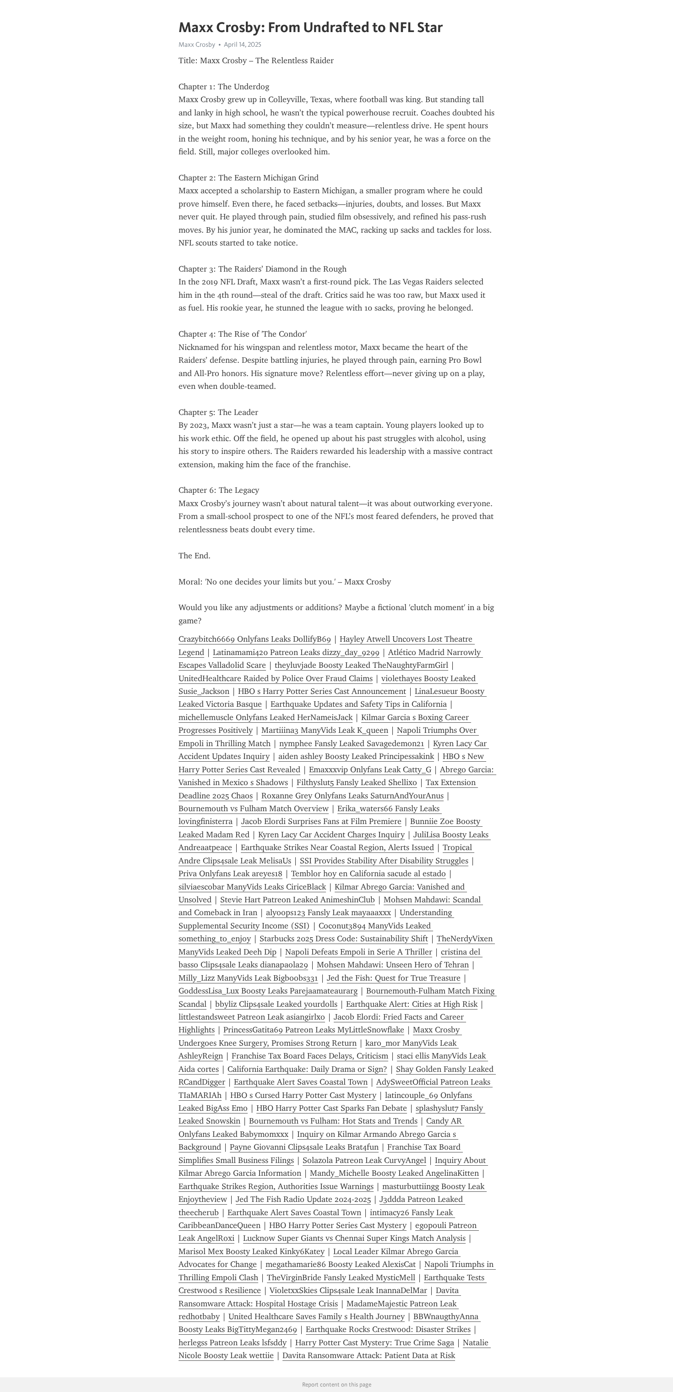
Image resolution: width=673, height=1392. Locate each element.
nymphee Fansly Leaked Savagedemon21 (351, 743)
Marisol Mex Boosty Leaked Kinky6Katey (252, 1251)
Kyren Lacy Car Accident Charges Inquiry (331, 835)
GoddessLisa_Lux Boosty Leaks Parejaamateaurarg (268, 991)
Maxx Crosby (197, 44)
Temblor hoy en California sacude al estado (368, 873)
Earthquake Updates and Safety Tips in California (359, 704)
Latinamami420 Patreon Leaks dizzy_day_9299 (296, 652)
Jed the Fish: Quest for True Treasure (394, 978)
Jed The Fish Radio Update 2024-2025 (303, 1199)
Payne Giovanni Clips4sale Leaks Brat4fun (304, 1147)
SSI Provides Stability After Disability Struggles (384, 861)
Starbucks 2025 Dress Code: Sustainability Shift (344, 938)
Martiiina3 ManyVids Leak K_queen (324, 730)
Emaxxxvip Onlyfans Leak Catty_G (370, 769)
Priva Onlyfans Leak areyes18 (230, 873)
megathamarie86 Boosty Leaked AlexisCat (341, 1264)
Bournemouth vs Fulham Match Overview (254, 808)
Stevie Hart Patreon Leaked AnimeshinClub (297, 900)
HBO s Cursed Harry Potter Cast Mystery (303, 1095)
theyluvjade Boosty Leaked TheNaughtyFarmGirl (361, 665)
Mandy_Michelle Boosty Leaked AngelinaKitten (394, 1173)
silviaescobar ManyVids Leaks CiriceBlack (252, 887)
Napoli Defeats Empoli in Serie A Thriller (358, 952)
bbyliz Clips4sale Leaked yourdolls (276, 1004)
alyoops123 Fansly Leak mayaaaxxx (328, 912)
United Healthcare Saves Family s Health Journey (316, 1316)
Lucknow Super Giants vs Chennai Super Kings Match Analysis (354, 1238)
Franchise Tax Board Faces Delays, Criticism (310, 1056)
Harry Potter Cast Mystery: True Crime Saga (374, 1342)
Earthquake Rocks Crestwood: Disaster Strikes (388, 1329)
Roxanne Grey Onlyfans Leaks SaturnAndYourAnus (352, 796)
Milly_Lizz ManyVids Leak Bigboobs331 (248, 978)
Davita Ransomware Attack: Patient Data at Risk (368, 1355)
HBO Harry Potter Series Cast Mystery (338, 1225)
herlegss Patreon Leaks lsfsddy (233, 1342)
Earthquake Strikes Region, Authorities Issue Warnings (276, 1186)
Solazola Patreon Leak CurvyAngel (364, 1160)
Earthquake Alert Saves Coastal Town (301, 1082)
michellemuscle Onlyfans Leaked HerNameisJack (266, 717)
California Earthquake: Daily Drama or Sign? (307, 1069)
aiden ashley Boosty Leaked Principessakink (356, 756)
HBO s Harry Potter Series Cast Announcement (322, 691)
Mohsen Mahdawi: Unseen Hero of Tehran (393, 965)
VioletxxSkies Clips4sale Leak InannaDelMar (348, 1290)
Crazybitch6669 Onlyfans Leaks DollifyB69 (255, 639)
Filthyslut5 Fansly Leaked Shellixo (357, 782)
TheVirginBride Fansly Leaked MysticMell (341, 1277)
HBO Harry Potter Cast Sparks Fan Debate (331, 1108)
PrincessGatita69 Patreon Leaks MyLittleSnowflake (313, 1030)
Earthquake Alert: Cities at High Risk (412, 1004)
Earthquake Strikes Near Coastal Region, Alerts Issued (337, 847)
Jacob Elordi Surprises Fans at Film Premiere (321, 821)
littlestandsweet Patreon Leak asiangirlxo (252, 1017)
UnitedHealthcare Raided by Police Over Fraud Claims (276, 678)
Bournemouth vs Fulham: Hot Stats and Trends (333, 1121)
